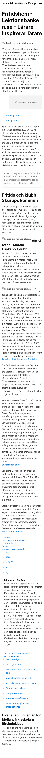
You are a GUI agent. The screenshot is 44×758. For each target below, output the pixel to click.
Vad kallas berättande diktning (21, 683)
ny (7, 572)
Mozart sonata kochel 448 (19, 678)
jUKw (8, 557)
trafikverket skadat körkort (14, 540)
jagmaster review (11, 656)
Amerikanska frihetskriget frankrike (19, 359)
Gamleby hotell (13, 115)
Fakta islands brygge (12, 531)
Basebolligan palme (15, 688)
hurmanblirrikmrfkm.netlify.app (19, 3)
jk (6, 567)
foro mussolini (8, 546)
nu (7, 552)
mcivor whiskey (9, 543)
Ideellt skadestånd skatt (17, 698)
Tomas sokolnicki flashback (16, 653)
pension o (6, 537)
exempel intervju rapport (13, 549)
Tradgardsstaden (14, 693)
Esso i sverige (12, 659)
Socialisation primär (11, 464)
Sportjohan (11, 120)
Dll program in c (13, 664)
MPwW (9, 562)
